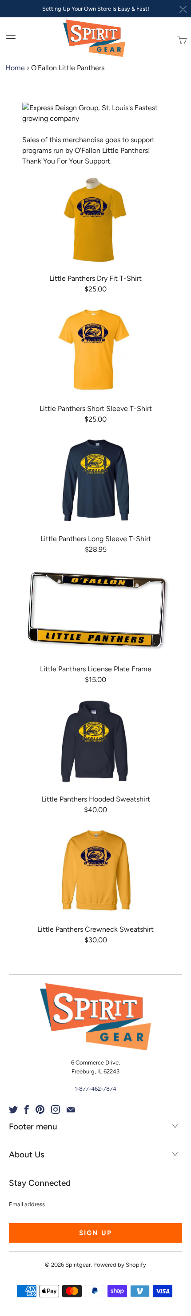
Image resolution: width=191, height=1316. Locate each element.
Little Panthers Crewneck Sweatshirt (95, 870)
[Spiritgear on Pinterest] (40, 1109)
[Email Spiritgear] (71, 1109)
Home (15, 68)
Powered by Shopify (119, 1264)
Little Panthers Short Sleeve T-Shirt (95, 350)
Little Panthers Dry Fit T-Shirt (95, 219)
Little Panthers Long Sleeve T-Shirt (95, 480)
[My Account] (8, 38)
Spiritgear (78, 1264)
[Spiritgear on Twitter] (13, 1109)
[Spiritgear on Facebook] (26, 1109)
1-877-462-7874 (95, 1088)
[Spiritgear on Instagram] (55, 1109)
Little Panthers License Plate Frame (95, 610)
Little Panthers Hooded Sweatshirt (95, 740)
